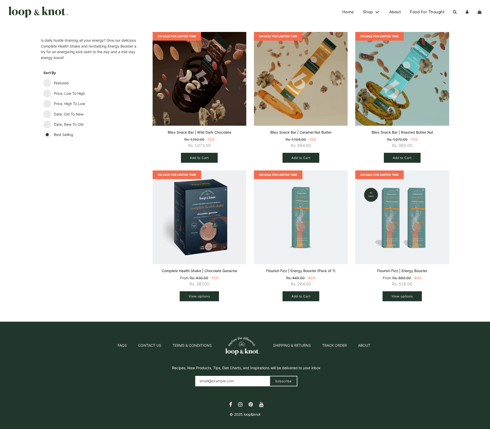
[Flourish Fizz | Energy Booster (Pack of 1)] (301, 217)
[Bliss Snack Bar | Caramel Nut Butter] (301, 79)
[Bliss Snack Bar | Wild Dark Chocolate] (199, 79)
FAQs (122, 345)
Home (348, 11)
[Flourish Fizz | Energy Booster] (402, 217)
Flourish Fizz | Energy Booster (402, 271)
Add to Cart (199, 158)
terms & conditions (192, 345)
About (395, 11)
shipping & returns (292, 345)
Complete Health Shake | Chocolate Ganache (199, 271)
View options (199, 296)
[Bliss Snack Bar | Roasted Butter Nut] (402, 79)
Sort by (49, 73)
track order (334, 345)
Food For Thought (427, 11)
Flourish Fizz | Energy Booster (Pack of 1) (300, 271)
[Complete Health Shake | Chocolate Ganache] (199, 217)
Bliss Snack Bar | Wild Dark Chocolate (199, 132)
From (199, 281)
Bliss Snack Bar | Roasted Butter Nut (402, 132)
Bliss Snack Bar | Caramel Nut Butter (301, 132)
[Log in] (467, 12)
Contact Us (149, 345)
